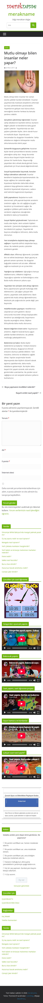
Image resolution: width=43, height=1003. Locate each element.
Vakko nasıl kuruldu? (10, 560)
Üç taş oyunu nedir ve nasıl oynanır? (16, 538)
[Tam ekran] (38, 648)
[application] (21, 639)
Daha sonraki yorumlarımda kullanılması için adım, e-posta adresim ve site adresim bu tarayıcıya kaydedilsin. (21, 491)
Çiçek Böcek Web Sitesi (10, 903)
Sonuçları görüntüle (21, 886)
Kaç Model (6, 916)
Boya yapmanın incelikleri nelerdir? (20, 387)
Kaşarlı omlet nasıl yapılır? (27, 393)
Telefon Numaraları (9, 920)
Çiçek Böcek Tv (7, 899)
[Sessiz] (34, 648)
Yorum (5, 418)
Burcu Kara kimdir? (9, 564)
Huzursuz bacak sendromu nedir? (15, 568)
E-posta (6, 461)
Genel (7, 47)
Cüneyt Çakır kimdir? (10, 572)
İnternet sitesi (8, 472)
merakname (21, 14)
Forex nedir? (6, 556)
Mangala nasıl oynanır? (11, 542)
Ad (4, 450)
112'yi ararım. (10, 874)
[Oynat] (5, 648)
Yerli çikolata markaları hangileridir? (16, 546)
